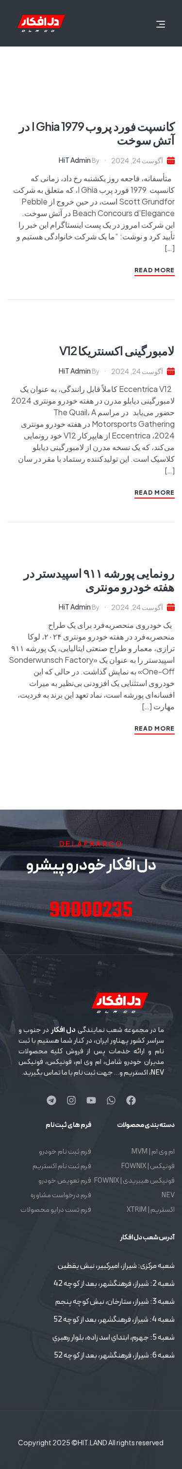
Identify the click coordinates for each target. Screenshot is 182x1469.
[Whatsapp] (111, 1100)
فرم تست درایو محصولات (55, 1210)
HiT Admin (75, 160)
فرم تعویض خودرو (64, 1181)
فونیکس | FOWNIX (148, 1166)
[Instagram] (71, 1100)
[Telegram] (51, 1100)
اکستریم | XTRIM (151, 1210)
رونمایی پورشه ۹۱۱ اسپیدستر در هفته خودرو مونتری (99, 579)
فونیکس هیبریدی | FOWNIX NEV (134, 1188)
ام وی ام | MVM (153, 1151)
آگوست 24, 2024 (137, 160)
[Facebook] (131, 1100)
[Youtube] (91, 1100)
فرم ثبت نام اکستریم (62, 1166)
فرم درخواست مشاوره (61, 1195)
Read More (154, 270)
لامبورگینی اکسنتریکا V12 (117, 350)
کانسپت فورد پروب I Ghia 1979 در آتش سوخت (97, 133)
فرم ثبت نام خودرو (65, 1151)
